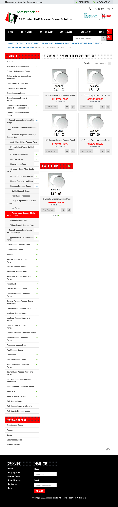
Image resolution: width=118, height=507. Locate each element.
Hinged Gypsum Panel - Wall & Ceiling (22, 201)
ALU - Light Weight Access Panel (23, 142)
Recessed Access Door (16, 345)
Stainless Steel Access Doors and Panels (19, 380)
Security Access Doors (16, 359)
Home (11, 43)
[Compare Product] (109, 37)
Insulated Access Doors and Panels (18, 319)
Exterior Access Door (19, 154)
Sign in (21, 2)
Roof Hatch (11, 354)
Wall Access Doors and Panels (19, 406)
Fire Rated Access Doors (17, 271)
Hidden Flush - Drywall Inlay (21, 181)
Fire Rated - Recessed (21, 195)
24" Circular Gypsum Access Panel (60, 95)
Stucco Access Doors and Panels (20, 386)
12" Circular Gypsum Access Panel (95, 140)
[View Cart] (109, 31)
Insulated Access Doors (16, 313)
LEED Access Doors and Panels (17, 326)
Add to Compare (73, 107)
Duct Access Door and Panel (18, 244)
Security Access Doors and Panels (18, 365)
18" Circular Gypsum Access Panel (95, 95)
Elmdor (10, 254)
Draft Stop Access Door (16, 88)
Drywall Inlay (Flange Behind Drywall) (20, 148)
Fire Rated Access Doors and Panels (19, 277)
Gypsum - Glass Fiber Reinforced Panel (22, 170)
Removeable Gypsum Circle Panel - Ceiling (21, 214)
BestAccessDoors (14, 439)
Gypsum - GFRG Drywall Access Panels (21, 238)
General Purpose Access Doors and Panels (20, 302)
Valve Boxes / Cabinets (16, 396)
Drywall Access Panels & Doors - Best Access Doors (18, 106)
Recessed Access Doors (21, 47)
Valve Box (11, 391)
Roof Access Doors (15, 350)
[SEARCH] (103, 38)
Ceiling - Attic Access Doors (18, 71)
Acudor (10, 61)
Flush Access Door (18, 164)
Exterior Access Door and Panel (17, 260)
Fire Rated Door (16, 159)
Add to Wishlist (67, 107)
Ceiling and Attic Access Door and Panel (19, 77)
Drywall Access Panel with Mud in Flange (77, 43)
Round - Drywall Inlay (19, 220)
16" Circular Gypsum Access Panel (60, 140)
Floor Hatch (11, 284)
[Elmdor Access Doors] (91, 18)
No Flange (16, 208)
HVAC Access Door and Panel (19, 308)
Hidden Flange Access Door (21, 176)
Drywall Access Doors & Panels (17, 99)
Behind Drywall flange (21, 191)
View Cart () (103, 2)
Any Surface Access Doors (18, 66)
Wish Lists (84, 2)
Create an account (35, 2)
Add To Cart (51, 106)
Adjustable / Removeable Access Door (22, 128)
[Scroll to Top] (109, 449)
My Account (10, 2)
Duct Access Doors (15, 249)
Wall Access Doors (14, 401)
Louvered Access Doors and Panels (21, 332)
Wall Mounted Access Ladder (19, 411)
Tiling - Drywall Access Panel (22, 225)
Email (36, 479)
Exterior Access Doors (16, 266)
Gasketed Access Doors (17, 288)
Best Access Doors (15, 425)
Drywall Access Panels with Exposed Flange (19, 231)
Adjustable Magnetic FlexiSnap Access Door (21, 135)
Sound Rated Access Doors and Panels (20, 373)
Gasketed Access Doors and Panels (18, 294)
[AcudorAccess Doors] (105, 19)
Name (36, 469)
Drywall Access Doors (16, 93)
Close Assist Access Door (17, 83)
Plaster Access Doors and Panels (17, 338)
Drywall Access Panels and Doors (34, 43)
